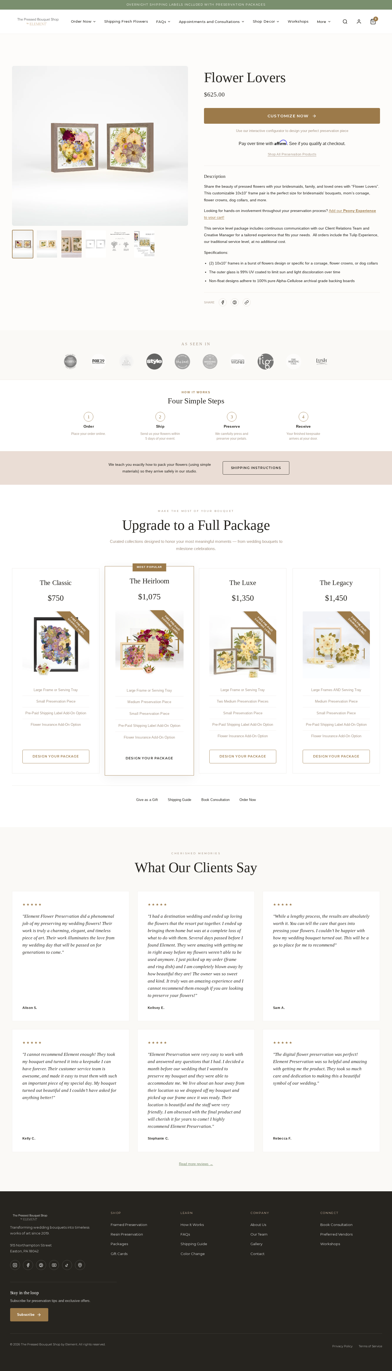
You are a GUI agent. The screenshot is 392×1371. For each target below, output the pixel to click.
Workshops (298, 21)
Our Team (258, 1234)
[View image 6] (144, 244)
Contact (257, 1254)
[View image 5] (120, 244)
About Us (258, 1224)
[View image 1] (22, 244)
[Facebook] (28, 1265)
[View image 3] (71, 244)
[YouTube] (54, 1265)
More (321, 21)
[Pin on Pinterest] (235, 302)
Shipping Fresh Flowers (126, 21)
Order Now (81, 21)
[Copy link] (247, 302)
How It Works (192, 1224)
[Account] (359, 22)
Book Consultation (336, 1224)
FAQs (161, 21)
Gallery (256, 1244)
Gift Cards (119, 1254)
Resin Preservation (127, 1234)
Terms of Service (370, 1346)
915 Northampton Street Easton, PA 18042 (31, 1248)
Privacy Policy (342, 1346)
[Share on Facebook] (223, 302)
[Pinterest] (41, 1265)
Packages (119, 1244)
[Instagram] (15, 1265)
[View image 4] (95, 244)
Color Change (193, 1254)
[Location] (80, 1265)
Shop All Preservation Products (292, 154)
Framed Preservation (129, 1224)
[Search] (345, 22)
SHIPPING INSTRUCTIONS (256, 468)
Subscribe (25, 1315)
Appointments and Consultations (209, 21)
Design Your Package (56, 756)
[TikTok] (67, 1265)
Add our (335, 211)
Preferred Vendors (336, 1234)
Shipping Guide (194, 1244)
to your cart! (214, 217)
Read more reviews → (196, 1164)
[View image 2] (47, 244)
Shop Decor (264, 21)
